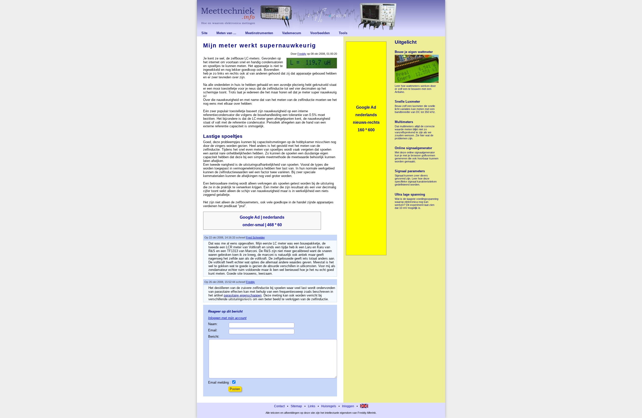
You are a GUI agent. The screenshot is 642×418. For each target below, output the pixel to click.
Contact (279, 406)
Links (311, 406)
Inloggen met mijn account (227, 318)
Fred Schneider (255, 237)
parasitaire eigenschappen (243, 295)
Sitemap (296, 406)
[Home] (321, 15)
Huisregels (328, 406)
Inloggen (348, 406)
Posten (235, 389)
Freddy (301, 53)
